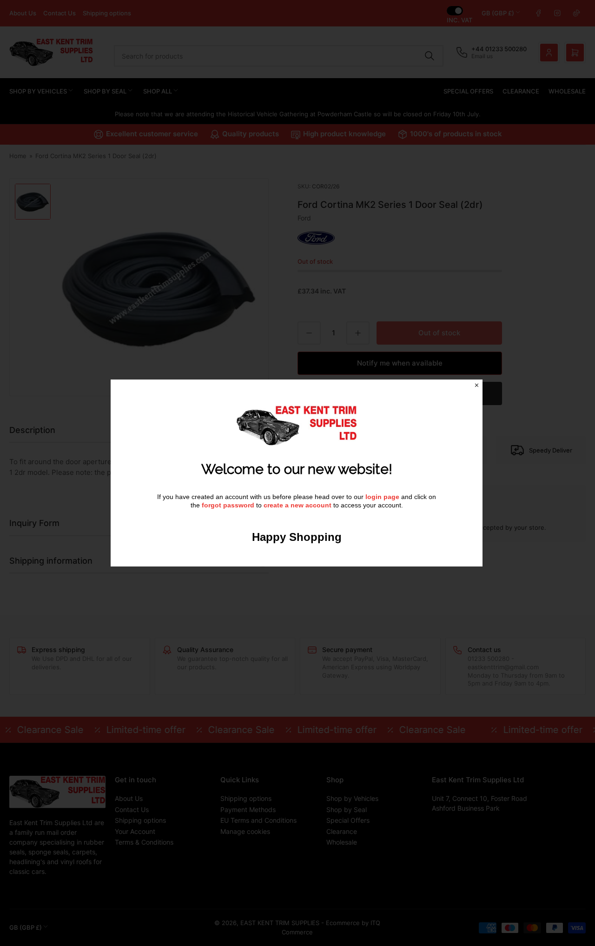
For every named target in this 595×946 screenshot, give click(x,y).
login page (382, 496)
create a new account (297, 505)
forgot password (229, 505)
